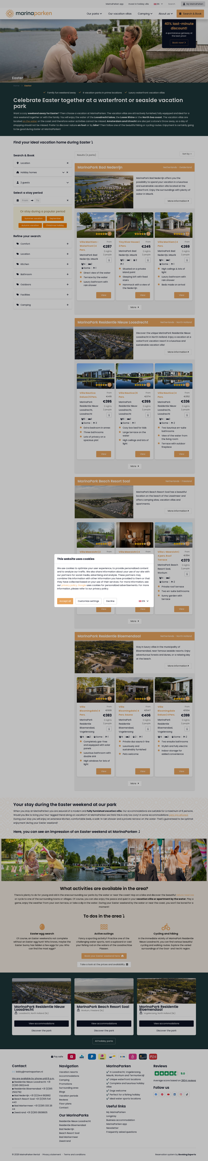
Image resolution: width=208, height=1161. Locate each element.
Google (82, 585)
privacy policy (69, 585)
